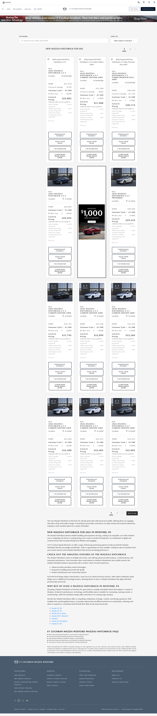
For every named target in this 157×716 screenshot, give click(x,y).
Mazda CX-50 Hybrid (59, 621)
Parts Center (52, 685)
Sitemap (42, 709)
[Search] (150, 2)
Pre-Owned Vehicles (22, 678)
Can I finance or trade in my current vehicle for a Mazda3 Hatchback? (68, 642)
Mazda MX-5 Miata (59, 613)
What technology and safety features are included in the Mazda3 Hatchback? (70, 640)
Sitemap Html (52, 709)
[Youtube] (27, 701)
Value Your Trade (60, 142)
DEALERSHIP (118, 671)
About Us (116, 675)
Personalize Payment (60, 135)
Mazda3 (55, 619)
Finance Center (85, 682)
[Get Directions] (144, 2)
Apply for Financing (87, 675)
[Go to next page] (135, 49)
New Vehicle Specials (23, 688)
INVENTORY (20, 671)
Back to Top (132, 513)
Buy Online (134, 9)
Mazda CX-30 (57, 624)
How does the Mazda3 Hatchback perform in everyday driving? (66, 636)
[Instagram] (18, 701)
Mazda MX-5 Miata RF (60, 616)
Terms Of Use (33, 709)
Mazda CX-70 (57, 611)
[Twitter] (23, 701)
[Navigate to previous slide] (1, 24)
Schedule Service (148, 9)
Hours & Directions (120, 682)
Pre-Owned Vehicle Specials (26, 691)
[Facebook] (15, 701)
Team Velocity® (114, 709)
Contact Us (117, 678)
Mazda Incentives (86, 678)
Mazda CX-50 (57, 608)
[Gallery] (78, 24)
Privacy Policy (20, 709)
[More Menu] (3, 9)
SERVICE (51, 671)
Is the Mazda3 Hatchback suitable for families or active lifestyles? (66, 638)
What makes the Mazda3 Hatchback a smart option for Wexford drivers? (69, 634)
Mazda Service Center (56, 682)
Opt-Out (62, 709)
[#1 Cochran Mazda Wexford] (65, 9)
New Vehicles (20, 675)
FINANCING (85, 671)
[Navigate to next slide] (155, 24)
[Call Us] (139, 2)
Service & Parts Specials (57, 678)
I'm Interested (60, 149)
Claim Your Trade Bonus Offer (59, 156)
